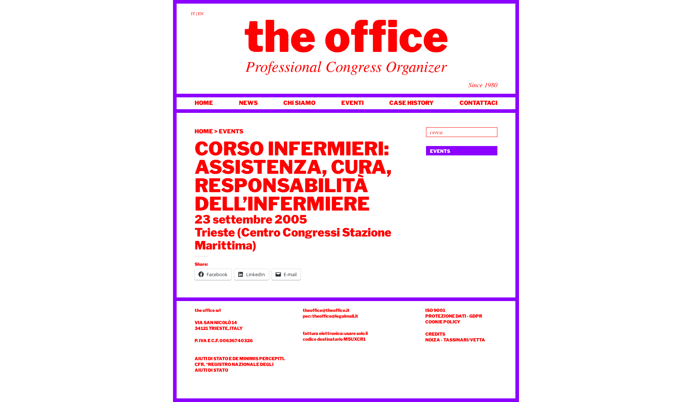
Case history (411, 103)
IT (193, 13)
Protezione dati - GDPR (453, 316)
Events (231, 131)
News (248, 103)
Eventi (352, 103)
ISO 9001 (435, 310)
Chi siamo (299, 103)
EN (201, 13)
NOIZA (432, 340)
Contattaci (478, 103)
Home (204, 103)
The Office (346, 36)
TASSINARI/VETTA (464, 340)
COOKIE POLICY (442, 321)
